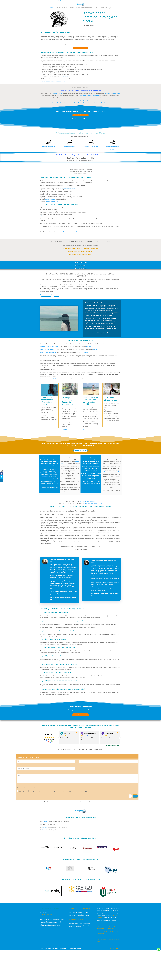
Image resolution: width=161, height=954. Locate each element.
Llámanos (56, 295)
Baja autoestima (108, 930)
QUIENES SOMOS (75, 8)
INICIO (52, 8)
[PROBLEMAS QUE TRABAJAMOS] (49, 390)
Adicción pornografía (101, 933)
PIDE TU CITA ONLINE (80, 268)
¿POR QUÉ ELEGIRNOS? (80, 263)
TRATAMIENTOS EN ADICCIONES (94, 503)
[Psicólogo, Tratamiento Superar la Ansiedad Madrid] (70, 394)
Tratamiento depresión (113, 926)
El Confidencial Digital (86, 95)
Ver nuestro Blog (89, 25)
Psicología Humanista (52, 474)
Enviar (135, 796)
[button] (59, 738)
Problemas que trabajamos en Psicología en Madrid (47, 400)
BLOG (97, 8)
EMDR (55, 478)
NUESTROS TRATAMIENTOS (87, 501)
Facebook (44, 821)
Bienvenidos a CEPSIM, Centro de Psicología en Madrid (100, 17)
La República (96, 95)
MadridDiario (108, 93)
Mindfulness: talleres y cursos (110, 399)
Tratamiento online (115, 912)
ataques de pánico (50, 199)
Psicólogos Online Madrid (53, 948)
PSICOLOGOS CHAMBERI (46, 914)
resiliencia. (65, 76)
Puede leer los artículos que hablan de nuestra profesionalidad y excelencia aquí (80, 103)
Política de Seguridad (108, 939)
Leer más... (65, 429)
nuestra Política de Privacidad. (79, 806)
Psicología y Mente (57, 93)
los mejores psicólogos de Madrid (86, 100)
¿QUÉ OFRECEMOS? (80, 265)
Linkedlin (44, 827)
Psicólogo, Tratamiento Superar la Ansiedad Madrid (69, 400)
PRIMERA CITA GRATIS (80, 450)
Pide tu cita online (46, 295)
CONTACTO (104, 8)
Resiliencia (108, 931)
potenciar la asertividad (52, 201)
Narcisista (103, 931)
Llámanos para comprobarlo (111, 472)
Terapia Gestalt (50, 473)
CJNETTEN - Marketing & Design (74, 948)
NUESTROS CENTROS (87, 8)
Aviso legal (99, 939)
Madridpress (116, 93)
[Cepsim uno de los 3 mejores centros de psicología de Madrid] (91, 394)
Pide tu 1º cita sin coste (80, 48)
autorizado (79, 725)
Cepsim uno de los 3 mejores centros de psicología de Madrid (90, 400)
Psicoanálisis (45, 476)
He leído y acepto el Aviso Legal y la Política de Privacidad (28, 790)
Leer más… (44, 424)
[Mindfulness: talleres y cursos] (111, 394)
